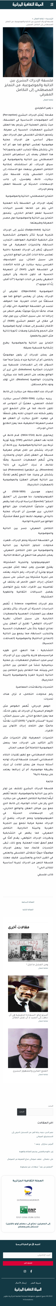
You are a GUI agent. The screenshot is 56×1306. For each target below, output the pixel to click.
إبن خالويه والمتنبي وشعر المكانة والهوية (36, 1152)
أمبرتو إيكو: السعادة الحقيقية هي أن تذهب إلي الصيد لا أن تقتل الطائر (28, 1016)
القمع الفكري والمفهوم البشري (30, 1071)
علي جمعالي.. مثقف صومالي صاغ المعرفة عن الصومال (30, 1159)
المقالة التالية (28, 910)
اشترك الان (28, 1263)
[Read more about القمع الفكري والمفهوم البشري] (28, 1048)
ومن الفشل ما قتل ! (37, 965)
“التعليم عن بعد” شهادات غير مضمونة (36, 1167)
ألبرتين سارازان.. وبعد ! (44, 1144)
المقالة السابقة (28, 902)
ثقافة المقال (48, 100)
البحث (50, 1106)
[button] (51, 5)
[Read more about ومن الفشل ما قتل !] (28, 948)
